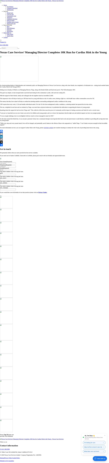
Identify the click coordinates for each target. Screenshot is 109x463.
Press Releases (11, 28)
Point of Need (10, 20)
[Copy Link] (54, 139)
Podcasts (9, 29)
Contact (5, 37)
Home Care (10, 13)
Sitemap (2, 458)
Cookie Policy (16, 458)
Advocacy (9, 17)
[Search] (0, 48)
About (5, 5)
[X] (54, 142)
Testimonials (10, 9)
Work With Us (7, 33)
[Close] (0, 40)
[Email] (54, 134)
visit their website (48, 127)
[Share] (54, 145)
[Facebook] (54, 131)
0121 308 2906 (4, 45)
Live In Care (10, 14)
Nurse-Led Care (11, 23)
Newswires (10, 31)
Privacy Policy (8, 458)
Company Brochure (12, 8)
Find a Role (10, 34)
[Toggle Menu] (0, 2)
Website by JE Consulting (7, 461)
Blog (8, 26)
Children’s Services (12, 19)
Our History (10, 6)
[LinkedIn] (54, 136)
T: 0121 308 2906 (5, 449)
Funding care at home (12, 22)
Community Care (11, 16)
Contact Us (3, 42)
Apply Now (10, 36)
